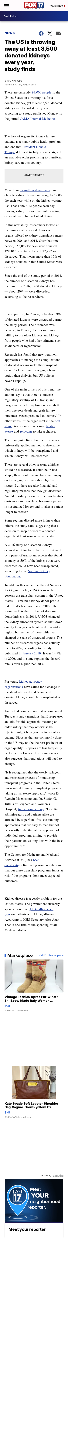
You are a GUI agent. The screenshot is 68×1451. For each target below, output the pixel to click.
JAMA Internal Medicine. (37, 118)
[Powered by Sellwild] (58, 1175)
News (10, 33)
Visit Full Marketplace (51, 955)
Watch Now (57, 6)
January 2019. (32, 653)
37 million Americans (35, 190)
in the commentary (31, 809)
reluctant (26, 431)
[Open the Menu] (6, 5)
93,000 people (41, 92)
